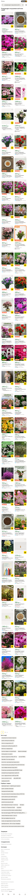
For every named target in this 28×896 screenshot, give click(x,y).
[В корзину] (12, 26)
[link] (9, 738)
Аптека (2, 861)
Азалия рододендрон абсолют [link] (19, 558)
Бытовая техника (4, 852)
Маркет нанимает (4, 885)
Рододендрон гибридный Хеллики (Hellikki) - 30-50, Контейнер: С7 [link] (20, 724)
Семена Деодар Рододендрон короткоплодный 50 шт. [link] (20, 413)
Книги (2, 868)
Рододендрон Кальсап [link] (6, 364)
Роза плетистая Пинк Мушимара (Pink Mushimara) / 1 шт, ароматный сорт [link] (19, 55)
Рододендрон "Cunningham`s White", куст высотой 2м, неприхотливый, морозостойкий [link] (7, 461)
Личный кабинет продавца (6, 833)
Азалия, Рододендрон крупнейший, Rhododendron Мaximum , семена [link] (7, 79)
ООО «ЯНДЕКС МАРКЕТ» (9, 889)
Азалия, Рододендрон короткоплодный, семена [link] (20, 270)
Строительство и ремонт (6, 875)
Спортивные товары (5, 872)
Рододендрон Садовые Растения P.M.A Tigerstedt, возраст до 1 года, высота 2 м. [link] (20, 437)
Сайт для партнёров (5, 839)
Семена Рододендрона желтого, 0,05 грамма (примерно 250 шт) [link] (19, 533)
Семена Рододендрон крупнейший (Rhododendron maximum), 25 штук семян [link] (7, 652)
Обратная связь (4, 883)
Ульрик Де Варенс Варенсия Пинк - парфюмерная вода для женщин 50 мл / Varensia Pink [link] (20, 104)
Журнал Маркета (4, 887)
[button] (26, 5)
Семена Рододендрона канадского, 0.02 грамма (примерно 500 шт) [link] (20, 629)
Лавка (8, 894)
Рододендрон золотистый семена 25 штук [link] (7, 605)
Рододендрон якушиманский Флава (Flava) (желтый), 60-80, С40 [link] (7, 128)
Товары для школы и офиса (6, 870)
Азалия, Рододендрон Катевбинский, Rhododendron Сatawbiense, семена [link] (6, 153)
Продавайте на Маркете (6, 835)
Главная (3, 894)
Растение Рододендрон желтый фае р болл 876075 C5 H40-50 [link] (20, 245)
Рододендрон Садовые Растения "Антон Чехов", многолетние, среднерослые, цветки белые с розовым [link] (7, 104)
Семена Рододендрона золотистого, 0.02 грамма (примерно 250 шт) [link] (7, 533)
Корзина (19, 894)
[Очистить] (22, 5)
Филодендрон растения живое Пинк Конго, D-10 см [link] (20, 485)
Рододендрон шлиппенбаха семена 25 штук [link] (20, 509)
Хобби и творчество (5, 865)
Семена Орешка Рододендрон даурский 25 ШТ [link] (7, 485)
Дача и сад (3, 866)
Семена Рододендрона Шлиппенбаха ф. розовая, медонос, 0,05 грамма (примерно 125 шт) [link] (7, 413)
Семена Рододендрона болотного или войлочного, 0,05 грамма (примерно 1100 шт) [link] (20, 31)
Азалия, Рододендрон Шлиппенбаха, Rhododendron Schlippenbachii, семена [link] (19, 176)
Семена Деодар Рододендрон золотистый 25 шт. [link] (7, 558)
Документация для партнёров (7, 837)
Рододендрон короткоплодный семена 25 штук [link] (7, 700)
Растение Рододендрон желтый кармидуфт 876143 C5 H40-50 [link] (20, 79)
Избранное (14, 894)
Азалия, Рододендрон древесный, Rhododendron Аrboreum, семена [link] (20, 153)
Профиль (25, 894)
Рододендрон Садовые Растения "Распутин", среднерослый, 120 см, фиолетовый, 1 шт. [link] (19, 652)
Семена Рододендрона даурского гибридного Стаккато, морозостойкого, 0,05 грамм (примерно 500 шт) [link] (7, 342)
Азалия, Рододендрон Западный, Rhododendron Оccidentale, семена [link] (20, 222)
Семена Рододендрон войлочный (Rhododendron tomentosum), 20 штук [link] (20, 461)
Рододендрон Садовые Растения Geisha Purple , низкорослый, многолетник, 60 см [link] (7, 55)
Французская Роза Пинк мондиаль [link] (7, 389)
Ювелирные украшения (6, 879)
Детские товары (4, 877)
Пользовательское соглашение (7, 881)
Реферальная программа (6, 844)
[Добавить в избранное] (12, 13)
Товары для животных (5, 873)
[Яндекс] (10, 891)
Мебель (2, 851)
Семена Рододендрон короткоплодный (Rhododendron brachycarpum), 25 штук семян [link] (20, 676)
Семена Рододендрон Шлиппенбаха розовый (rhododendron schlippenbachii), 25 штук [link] (20, 581)
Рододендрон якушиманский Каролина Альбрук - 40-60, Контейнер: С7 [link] (7, 31)
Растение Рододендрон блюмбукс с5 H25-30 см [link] (20, 128)
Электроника (4, 856)
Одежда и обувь (4, 858)
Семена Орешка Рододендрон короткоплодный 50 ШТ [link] (7, 509)
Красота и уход (4, 863)
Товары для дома (4, 859)
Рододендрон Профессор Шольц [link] (7, 437)
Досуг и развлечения (5, 849)
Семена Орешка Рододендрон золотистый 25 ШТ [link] (20, 389)
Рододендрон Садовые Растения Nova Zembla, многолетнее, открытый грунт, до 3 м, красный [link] (20, 365)
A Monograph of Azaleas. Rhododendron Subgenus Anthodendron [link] (7, 581)
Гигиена (2, 854)
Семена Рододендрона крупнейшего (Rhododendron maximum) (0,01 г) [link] (20, 604)
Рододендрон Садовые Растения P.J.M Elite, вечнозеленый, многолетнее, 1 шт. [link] (19, 317)
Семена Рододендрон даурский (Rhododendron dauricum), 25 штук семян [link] (7, 676)
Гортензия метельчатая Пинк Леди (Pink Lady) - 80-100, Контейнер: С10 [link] (7, 724)
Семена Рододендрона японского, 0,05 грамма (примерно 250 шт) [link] (7, 176)
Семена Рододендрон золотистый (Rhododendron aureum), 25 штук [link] (20, 700)
